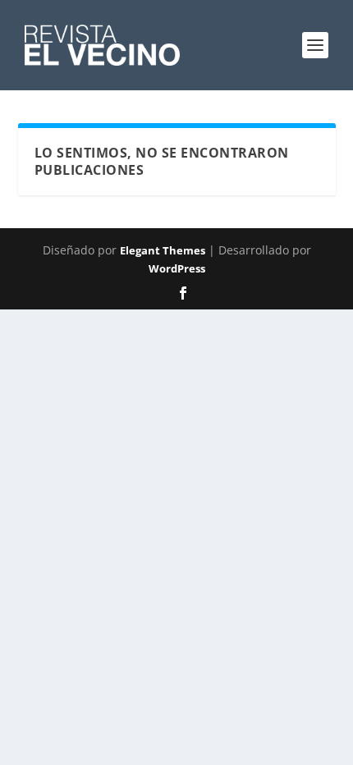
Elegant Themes (162, 250)
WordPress (177, 268)
